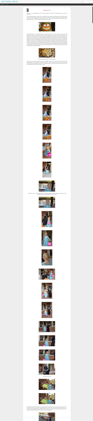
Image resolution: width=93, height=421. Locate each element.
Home (7, 4)
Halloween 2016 (47, 10)
